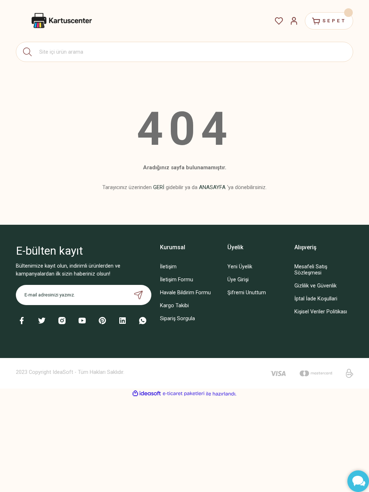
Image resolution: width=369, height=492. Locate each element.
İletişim (168, 267)
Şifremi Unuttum (246, 293)
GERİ (158, 187)
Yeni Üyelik (239, 267)
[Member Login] (294, 21)
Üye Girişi (238, 280)
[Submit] (138, 295)
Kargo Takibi (174, 306)
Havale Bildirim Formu (185, 293)
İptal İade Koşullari (315, 299)
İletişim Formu (176, 280)
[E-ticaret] (184, 393)
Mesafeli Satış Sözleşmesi (310, 270)
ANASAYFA (212, 187)
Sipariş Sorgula (177, 319)
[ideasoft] (146, 393)
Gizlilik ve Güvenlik (315, 286)
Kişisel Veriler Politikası (320, 312)
